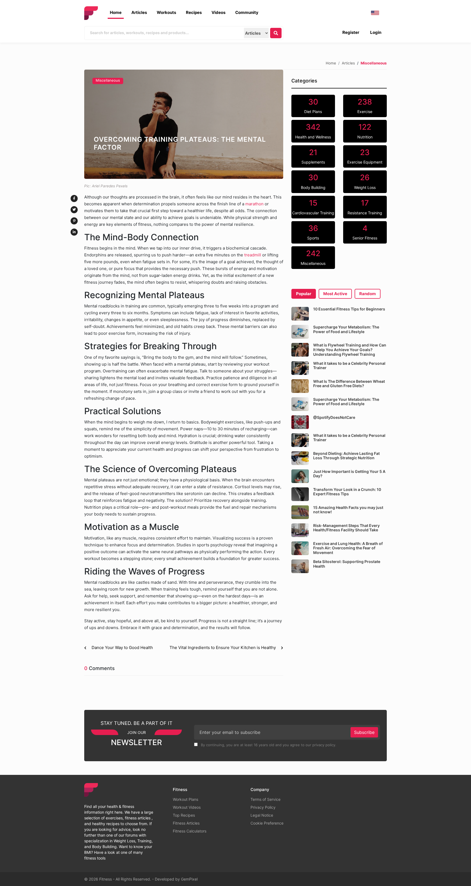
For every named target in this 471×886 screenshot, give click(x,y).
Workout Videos (187, 807)
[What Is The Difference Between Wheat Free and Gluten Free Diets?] (300, 386)
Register (350, 32)
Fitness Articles (186, 823)
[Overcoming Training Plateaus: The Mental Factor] (183, 124)
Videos (218, 12)
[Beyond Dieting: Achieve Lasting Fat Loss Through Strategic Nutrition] (300, 458)
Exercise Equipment (364, 156)
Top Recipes (184, 815)
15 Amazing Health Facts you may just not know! (348, 509)
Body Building (313, 181)
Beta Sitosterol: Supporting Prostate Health (346, 563)
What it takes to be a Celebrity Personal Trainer (349, 365)
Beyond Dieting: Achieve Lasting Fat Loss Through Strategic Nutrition (346, 455)
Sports (313, 232)
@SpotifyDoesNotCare (334, 417)
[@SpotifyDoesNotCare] (300, 422)
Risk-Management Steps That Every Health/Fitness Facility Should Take (346, 527)
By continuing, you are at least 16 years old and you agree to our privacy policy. (268, 745)
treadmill (252, 254)
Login (375, 32)
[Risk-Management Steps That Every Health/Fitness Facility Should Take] (300, 530)
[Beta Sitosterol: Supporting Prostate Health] (300, 566)
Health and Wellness (313, 130)
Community (246, 12)
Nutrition (365, 130)
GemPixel (189, 879)
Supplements (313, 156)
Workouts (166, 12)
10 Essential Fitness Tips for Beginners (349, 309)
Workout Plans (185, 799)
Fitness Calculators (189, 831)
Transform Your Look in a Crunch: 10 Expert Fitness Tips (347, 491)
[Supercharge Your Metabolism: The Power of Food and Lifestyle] (300, 332)
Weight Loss (365, 181)
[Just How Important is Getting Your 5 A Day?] (300, 476)
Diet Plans (313, 105)
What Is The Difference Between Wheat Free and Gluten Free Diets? (349, 383)
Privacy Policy (263, 807)
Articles (139, 12)
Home (116, 12)
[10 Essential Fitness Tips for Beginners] (300, 314)
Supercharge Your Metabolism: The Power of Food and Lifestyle (346, 329)
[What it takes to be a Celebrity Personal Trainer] (300, 368)
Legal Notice (261, 815)
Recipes (194, 12)
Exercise (364, 105)
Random (367, 293)
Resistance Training (365, 206)
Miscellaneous (108, 80)
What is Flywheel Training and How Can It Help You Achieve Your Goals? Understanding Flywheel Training (349, 350)
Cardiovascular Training (313, 206)
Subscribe (364, 732)
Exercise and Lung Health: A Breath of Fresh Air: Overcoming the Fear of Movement (348, 548)
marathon (254, 203)
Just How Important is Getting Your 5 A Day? (349, 473)
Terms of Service (265, 799)
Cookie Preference (266, 823)
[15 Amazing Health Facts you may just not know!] (300, 512)
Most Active (335, 293)
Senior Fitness (364, 232)
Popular (303, 293)
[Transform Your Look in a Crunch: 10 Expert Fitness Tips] (300, 494)
